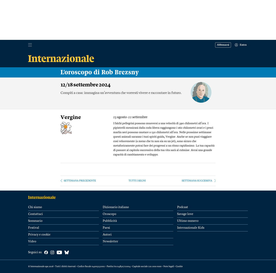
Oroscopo (109, 214)
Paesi (106, 227)
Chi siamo (35, 207)
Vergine (71, 117)
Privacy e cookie (39, 234)
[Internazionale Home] (43, 197)
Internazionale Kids (190, 227)
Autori (107, 234)
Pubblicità (110, 221)
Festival (33, 227)
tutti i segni (137, 181)
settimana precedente (80, 181)
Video (32, 241)
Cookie (179, 266)
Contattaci (35, 214)
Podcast (182, 207)
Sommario (35, 221)
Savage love (185, 214)
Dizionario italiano (116, 207)
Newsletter (110, 241)
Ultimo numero (188, 221)
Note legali (168, 266)
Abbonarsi (223, 45)
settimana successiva (197, 181)
